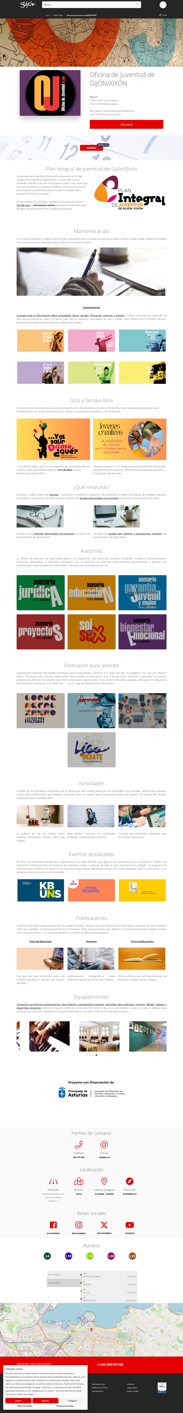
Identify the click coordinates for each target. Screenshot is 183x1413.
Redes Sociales (133, 1391)
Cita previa (126, 124)
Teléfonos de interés (100, 1387)
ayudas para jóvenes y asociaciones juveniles (135, 533)
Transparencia (97, 1391)
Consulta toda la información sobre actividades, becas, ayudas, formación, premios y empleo (70, 315)
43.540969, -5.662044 (104, 1194)
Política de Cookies (24, 1406)
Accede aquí (23, 205)
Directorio (58, 15)
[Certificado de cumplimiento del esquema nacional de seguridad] (162, 1387)
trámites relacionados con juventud (54, 533)
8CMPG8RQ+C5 (130, 1194)
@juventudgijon (104, 1233)
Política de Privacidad (65, 1406)
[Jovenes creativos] (130, 439)
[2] (90, 1055)
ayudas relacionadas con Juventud (99, 498)
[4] (96, 1055)
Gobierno (131, 1384)
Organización (132, 1387)
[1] (86, 1055)
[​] (40, 892)
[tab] (64, 1275)
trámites (54, 494)
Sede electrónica (98, 1384)
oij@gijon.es (104, 1157)
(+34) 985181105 (110, 1364)
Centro (79, 1194)
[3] (93, 1055)
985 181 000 (78, 1157)
